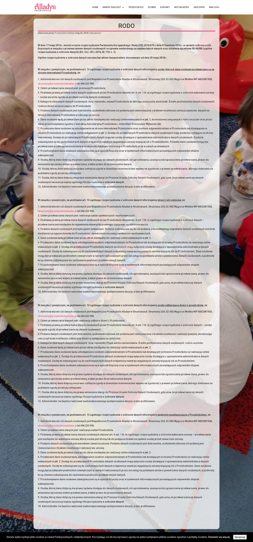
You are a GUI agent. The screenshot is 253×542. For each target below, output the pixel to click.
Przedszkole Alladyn (64, 33)
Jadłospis (199, 7)
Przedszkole (136, 7)
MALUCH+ (214, 7)
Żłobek (152, 7)
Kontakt (165, 7)
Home (95, 7)
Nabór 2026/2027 (112, 7)
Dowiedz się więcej (219, 537)
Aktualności (181, 7)
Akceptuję (240, 537)
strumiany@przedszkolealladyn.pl (57, 83)
